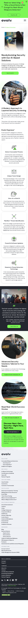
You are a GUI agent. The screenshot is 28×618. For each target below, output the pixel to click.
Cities (3, 508)
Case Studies (4, 482)
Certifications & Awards (7, 473)
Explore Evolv (6, 533)
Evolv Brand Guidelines (7, 573)
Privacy (4, 591)
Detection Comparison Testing (9, 490)
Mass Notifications (6, 550)
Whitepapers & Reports (7, 540)
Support (3, 563)
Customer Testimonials (7, 485)
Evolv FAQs (4, 494)
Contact (3, 561)
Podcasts (3, 542)
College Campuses (6, 510)
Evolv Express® (7, 463)
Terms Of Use (11, 591)
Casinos (3, 506)
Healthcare (4, 513)
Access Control (5, 548)
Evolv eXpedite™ (7, 464)
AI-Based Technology (7, 471)
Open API (3, 475)
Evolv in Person (7, 536)
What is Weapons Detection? (9, 499)
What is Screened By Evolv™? (9, 497)
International (4, 520)
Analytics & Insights (6, 466)
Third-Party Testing (6, 496)
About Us (3, 568)
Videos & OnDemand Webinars (9, 538)
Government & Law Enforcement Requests (12, 543)
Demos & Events (5, 531)
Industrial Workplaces (7, 519)
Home (2, 27)
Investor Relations (6, 575)
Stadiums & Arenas (6, 524)
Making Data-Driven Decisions (9, 492)
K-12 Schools (4, 522)
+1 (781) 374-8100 (12, 585)
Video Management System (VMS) (10, 552)
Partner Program (5, 477)
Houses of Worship (6, 515)
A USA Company (20, 591)
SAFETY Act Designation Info (9, 592)
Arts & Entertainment (7, 504)
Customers (4, 483)
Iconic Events (5, 517)
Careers (3, 570)
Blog (2, 529)
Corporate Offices (6, 512)
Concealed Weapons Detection (9, 461)
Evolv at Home (6, 534)
